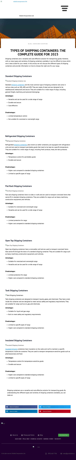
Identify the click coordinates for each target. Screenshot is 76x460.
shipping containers (18, 85)
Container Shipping (40, 43)
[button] (64, 8)
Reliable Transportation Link (26, 15)
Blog (30, 43)
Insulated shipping (11, 349)
